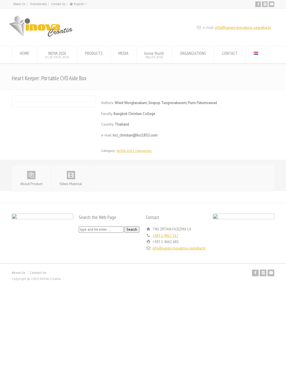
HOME (24, 53)
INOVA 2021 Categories (134, 150)
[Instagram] (265, 4)
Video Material (70, 183)
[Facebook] (258, 4)
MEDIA (123, 53)
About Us (19, 4)
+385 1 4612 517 (165, 235)
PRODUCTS (94, 53)
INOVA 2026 (57, 54)
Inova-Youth (154, 54)
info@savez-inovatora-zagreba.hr (243, 27)
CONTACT (230, 53)
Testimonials (38, 4)
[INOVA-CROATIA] (41, 35)
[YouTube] (271, 4)
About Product (31, 183)
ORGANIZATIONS (193, 53)
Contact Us (58, 4)
